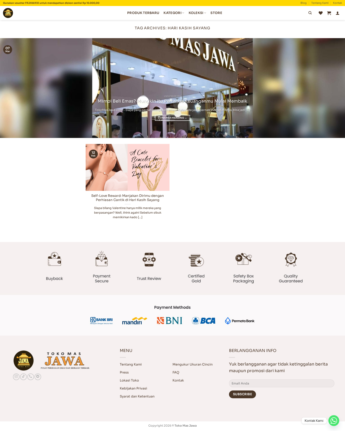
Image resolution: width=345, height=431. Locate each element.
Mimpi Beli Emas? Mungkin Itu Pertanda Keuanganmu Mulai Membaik (172, 101)
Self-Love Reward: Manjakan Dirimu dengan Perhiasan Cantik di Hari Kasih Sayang (127, 198)
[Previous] (12, 88)
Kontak (337, 3)
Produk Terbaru (143, 13)
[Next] (333, 88)
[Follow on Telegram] (38, 377)
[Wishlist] (321, 13)
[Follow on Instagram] (16, 377)
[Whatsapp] (333, 420)
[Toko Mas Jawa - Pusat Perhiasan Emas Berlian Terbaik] (23, 13)
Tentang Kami (320, 3)
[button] (329, 13)
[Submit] (310, 13)
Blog (303, 3)
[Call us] (30, 377)
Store (216, 13)
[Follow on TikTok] (23, 377)
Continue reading (172, 117)
